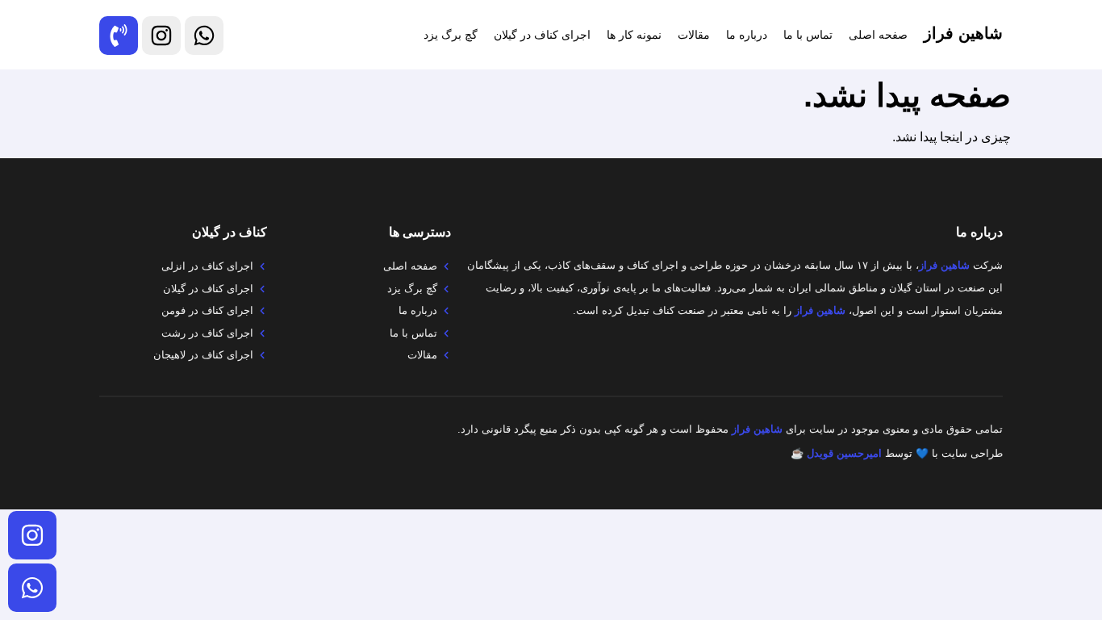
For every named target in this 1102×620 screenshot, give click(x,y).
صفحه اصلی (878, 34)
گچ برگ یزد (451, 34)
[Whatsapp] (32, 587)
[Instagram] (32, 535)
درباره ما (746, 34)
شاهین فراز (963, 33)
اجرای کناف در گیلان (542, 34)
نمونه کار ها (634, 34)
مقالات (694, 34)
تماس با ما (808, 34)
